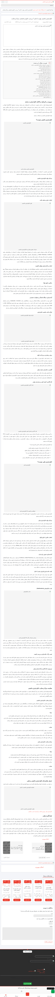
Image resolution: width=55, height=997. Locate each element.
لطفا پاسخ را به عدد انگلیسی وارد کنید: (44, 918)
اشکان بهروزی (45, 839)
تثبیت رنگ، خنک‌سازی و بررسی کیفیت (42, 88)
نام (52, 913)
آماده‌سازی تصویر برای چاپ (44, 84)
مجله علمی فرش (36, 9)
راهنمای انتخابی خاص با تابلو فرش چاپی (38, 887)
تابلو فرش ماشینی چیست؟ (44, 66)
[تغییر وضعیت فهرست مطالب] (49, 63)
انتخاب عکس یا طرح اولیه (44, 83)
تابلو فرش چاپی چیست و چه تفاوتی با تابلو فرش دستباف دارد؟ (6, 889)
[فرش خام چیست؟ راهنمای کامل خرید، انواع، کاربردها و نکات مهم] (17, 883)
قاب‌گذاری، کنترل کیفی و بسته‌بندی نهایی (42, 78)
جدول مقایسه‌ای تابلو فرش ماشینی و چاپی (41, 95)
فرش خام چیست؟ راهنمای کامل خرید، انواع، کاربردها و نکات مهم (17, 889)
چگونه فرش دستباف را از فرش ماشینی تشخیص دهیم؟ (49, 888)
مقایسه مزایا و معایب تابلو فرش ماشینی (42, 91)
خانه (45, 9)
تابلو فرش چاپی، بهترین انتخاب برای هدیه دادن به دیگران (40, 811)
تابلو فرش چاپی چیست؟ (45, 80)
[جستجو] (2, 5)
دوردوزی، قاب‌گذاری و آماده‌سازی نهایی (42, 90)
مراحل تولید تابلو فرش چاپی (44, 81)
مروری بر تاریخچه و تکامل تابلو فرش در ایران (40, 65)
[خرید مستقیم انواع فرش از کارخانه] (27, 13)
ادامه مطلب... (48, 899)
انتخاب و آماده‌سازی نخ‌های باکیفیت (43, 70)
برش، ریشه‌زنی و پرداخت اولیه (44, 76)
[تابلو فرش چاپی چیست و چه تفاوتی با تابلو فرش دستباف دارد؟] (6, 883)
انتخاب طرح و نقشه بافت (45, 69)
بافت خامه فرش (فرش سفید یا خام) (43, 85)
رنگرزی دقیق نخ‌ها (46, 72)
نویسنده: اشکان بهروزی (47, 21)
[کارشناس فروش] (52, 991)
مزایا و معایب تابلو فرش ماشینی (43, 92)
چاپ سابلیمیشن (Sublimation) (43, 87)
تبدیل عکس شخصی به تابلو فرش (27, 887)
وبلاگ (42, 9)
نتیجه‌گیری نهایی (46, 97)
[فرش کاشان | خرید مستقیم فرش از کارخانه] (48, 2)
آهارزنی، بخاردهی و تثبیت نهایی (44, 77)
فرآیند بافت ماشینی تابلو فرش (44, 74)
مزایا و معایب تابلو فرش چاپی (44, 94)
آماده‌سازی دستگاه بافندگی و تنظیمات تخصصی (41, 73)
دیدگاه (51, 926)
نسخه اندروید (27, 983)
